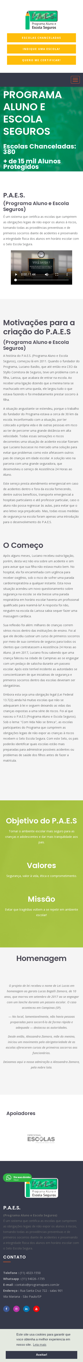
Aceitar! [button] (41, 1354)
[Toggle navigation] (75, 80)
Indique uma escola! (41, 49)
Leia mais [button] (39, 1344)
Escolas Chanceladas (41, 38)
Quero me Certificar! (41, 60)
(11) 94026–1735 (33, 1279)
